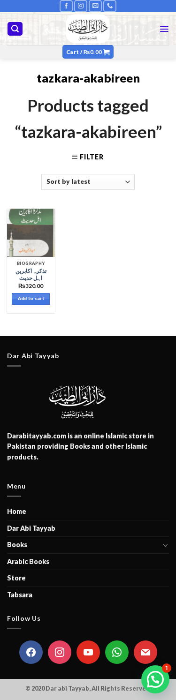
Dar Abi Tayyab (31, 528)
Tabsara (19, 595)
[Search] (15, 29)
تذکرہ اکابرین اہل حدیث (30, 274)
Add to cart (31, 298)
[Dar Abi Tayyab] (88, 29)
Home (16, 511)
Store (16, 578)
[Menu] (164, 29)
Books (17, 545)
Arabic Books (28, 561)
